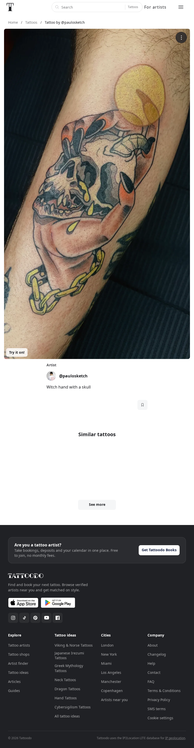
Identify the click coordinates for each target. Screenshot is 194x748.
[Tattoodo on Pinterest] (35, 618)
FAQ (151, 681)
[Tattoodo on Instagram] (13, 618)
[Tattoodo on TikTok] (24, 618)
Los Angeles (111, 672)
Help (151, 663)
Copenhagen (112, 690)
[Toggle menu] (181, 7)
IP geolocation (175, 738)
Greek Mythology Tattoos (69, 668)
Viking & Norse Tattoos (74, 645)
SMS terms (157, 708)
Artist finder (18, 663)
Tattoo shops (19, 654)
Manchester (111, 681)
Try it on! (17, 352)
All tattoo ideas (67, 716)
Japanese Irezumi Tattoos (69, 655)
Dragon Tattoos (67, 688)
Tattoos (133, 7)
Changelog (157, 654)
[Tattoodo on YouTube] (46, 618)
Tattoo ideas (18, 672)
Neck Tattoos (65, 679)
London (107, 645)
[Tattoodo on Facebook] (58, 618)
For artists (155, 7)
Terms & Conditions (164, 690)
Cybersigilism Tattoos (73, 707)
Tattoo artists (19, 645)
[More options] (181, 37)
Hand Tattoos (66, 698)
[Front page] (10, 7)
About (153, 645)
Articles (14, 681)
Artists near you (114, 699)
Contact (154, 672)
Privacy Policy (159, 699)
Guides (14, 690)
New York (109, 654)
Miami (106, 663)
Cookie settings (160, 717)
